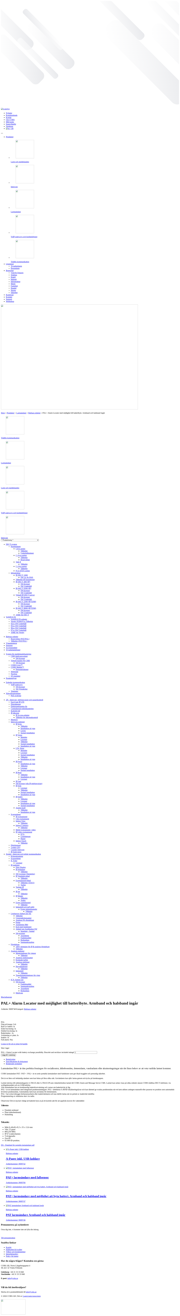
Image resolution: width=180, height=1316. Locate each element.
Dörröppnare (16, 845)
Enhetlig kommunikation (15, 682)
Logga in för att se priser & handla (14, 1044)
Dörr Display (21, 867)
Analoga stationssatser (24, 958)
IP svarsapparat (21, 817)
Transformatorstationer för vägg (28, 975)
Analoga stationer (17, 951)
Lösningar (10, 264)
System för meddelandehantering (18, 654)
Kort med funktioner (23, 927)
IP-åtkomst (15, 713)
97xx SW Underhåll (18, 630)
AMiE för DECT (22, 615)
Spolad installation (28, 733)
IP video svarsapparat (24, 832)
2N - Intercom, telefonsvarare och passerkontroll (24, 700)
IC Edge (14, 861)
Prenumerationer (22, 669)
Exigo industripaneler (29, 909)
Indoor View (20, 821)
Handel (13, 288)
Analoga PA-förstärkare (25, 920)
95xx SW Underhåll (18, 626)
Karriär (8, 117)
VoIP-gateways (17, 685)
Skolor (13, 290)
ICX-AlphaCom (17, 980)
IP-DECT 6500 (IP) (23, 588)
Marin (13, 284)
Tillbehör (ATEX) (27, 883)
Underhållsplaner (27, 553)
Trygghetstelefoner (13, 650)
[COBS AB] (5, 109)
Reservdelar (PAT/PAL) (20, 639)
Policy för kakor (12, 1256)
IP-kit (18, 892)
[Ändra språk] (9, 128)
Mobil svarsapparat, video (26, 830)
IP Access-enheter (22, 715)
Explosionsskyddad (23, 880)
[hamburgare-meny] (2, 133)
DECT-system (11, 544)
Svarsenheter (16, 814)
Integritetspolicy (12, 1254)
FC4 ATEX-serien (23, 571)
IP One (18, 781)
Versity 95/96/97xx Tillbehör (22, 621)
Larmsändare (21, 413)
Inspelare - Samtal (27, 931)
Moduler (24, 737)
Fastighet (14, 286)
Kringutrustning (17, 856)
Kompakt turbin (22, 960)
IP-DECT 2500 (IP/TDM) (26, 602)
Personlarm (15, 268)
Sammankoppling (27, 942)
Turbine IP (20, 887)
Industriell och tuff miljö (25, 907)
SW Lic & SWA (27, 577)
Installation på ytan (28, 728)
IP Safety (19, 797)
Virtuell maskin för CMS (20, 661)
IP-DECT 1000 (22, 575)
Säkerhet (14, 293)
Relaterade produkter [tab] (14, 1064)
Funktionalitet (26, 938)
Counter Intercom (17, 850)
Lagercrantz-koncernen (32, 1296)
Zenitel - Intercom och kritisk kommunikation (23, 854)
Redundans (25, 940)
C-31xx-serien (21, 555)
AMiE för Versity (17, 632)
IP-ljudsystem (16, 852)
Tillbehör (24, 551)
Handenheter (16, 546)
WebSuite (14, 672)
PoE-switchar (16, 696)
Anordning (25, 936)
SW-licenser (25, 584)
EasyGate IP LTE (17, 702)
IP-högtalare (20, 869)
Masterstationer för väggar (26, 953)
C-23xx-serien (21, 566)
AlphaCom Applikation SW (26, 929)
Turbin (23, 885)
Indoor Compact (22, 825)
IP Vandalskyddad (23, 876)
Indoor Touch (21, 841)
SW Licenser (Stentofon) (25, 874)
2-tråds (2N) (15, 847)
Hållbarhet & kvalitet (14, 1250)
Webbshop (10, 301)
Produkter (9, 137)
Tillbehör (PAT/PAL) (19, 641)
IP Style (19, 724)
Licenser (24, 739)
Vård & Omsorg (17, 273)
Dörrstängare (16, 704)
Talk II (18, 562)
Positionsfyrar (11, 678)
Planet (23, 839)
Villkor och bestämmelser (15, 1252)
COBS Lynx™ (17, 665)
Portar (18, 922)
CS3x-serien (20, 549)
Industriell (19, 971)
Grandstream (25, 836)
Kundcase (10, 295)
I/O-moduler (15, 676)
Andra (23, 900)
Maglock (14, 720)
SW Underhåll (26, 586)
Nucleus (14, 674)
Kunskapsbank (11, 115)
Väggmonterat (11, 643)
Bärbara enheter (34, 413)
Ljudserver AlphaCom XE (21, 914)
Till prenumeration (8, 1238)
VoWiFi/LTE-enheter (19, 619)
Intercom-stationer (18, 722)
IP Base (19, 773)
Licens (23, 731)
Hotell (13, 277)
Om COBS (10, 120)
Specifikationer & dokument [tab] (17, 1061)
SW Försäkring (21, 689)
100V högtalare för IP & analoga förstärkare (33, 947)
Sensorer (9, 645)
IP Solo (18, 786)
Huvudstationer (22, 966)
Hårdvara (19, 993)
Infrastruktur (15, 282)
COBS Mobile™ (17, 667)
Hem (3, 413)
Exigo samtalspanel (23, 903)
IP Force (19, 761)
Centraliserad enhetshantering (22, 709)
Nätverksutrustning (13, 693)
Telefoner (14, 691)
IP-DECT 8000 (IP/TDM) (26, 608)
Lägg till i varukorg (8, 1055)
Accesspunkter (11, 648)
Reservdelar (25, 560)
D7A (22, 834)
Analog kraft (20, 808)
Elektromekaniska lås (19, 706)
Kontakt (9, 297)
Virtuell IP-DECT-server (25, 595)
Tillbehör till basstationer (25, 580)
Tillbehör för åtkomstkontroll (27, 717)
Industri (14, 279)
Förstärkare (15, 944)
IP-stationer (15, 865)
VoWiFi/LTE (11, 617)
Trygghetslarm (16, 266)
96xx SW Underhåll (18, 628)
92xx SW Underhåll (18, 624)
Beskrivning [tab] (10, 1059)
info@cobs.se (12, 1278)
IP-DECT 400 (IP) (23, 582)
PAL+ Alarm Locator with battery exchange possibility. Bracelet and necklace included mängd (37, 1052)
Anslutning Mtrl (22, 925)
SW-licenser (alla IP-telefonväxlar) (29, 784)
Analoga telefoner (23, 962)
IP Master (19, 896)
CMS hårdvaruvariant (19, 656)
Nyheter (9, 113)
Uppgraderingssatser (23, 918)
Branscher (10, 270)
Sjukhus (14, 275)
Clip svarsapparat (22, 819)
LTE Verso (20, 748)
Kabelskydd (15, 711)
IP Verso (19, 735)
